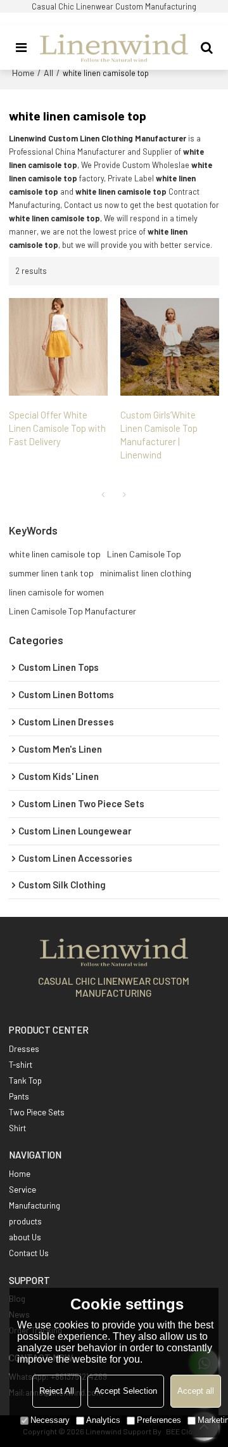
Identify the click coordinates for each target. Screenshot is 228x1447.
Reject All (56, 1391)
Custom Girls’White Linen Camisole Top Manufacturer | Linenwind (159, 434)
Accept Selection (125, 1391)
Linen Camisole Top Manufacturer (72, 611)
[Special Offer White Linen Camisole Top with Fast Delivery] (58, 347)
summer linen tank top (51, 573)
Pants (19, 1096)
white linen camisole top (55, 553)
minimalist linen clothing (145, 573)
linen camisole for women (56, 592)
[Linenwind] (114, 47)
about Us (25, 1237)
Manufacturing (34, 1205)
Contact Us (29, 1253)
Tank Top (25, 1080)
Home (23, 72)
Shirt (17, 1128)
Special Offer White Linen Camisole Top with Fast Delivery (57, 428)
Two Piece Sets (37, 1112)
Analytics (103, 1420)
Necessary (50, 1420)
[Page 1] (103, 494)
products (25, 1221)
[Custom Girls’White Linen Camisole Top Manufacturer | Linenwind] (169, 347)
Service (22, 1189)
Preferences (159, 1420)
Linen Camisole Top (144, 553)
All (48, 72)
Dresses (24, 1049)
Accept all (195, 1391)
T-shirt (20, 1065)
